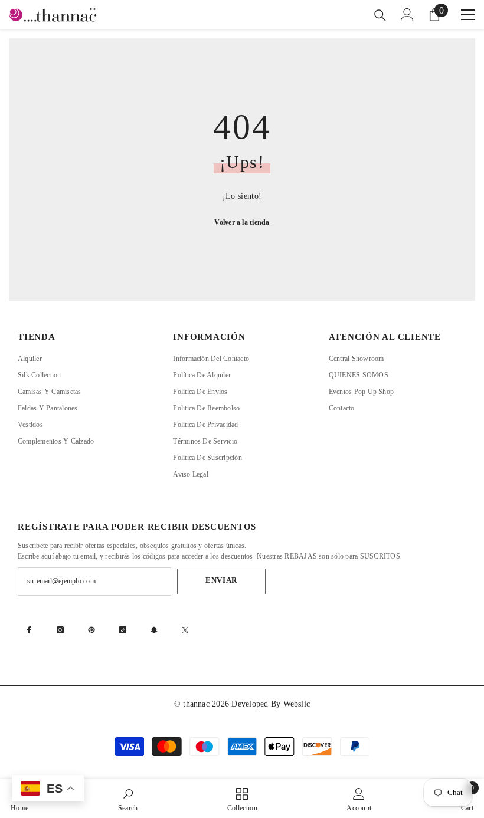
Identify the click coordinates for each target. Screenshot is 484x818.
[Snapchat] (154, 630)
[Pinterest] (91, 630)
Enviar (221, 580)
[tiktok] (123, 630)
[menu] (468, 15)
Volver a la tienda (241, 222)
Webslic (296, 703)
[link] (128, 798)
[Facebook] (29, 630)
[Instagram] (60, 630)
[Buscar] (380, 15)
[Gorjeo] (185, 630)
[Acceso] (407, 14)
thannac (197, 703)
